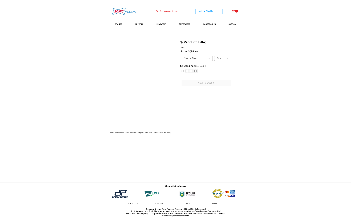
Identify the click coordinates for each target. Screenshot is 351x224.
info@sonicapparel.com (178, 216)
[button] (235, 11)
